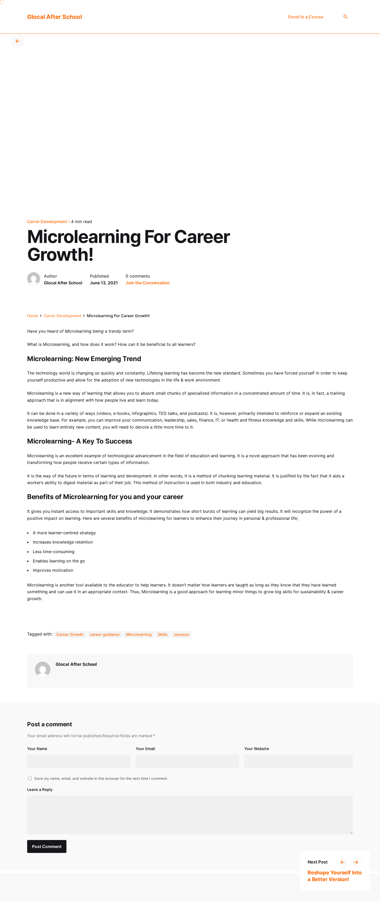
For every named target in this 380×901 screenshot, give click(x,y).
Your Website (256, 748)
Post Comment (47, 846)
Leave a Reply (39, 789)
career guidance (105, 634)
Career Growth (69, 634)
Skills (163, 634)
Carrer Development (47, 221)
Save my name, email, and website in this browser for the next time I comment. (101, 778)
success (181, 634)
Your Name (37, 748)
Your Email (145, 748)
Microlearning (138, 634)
